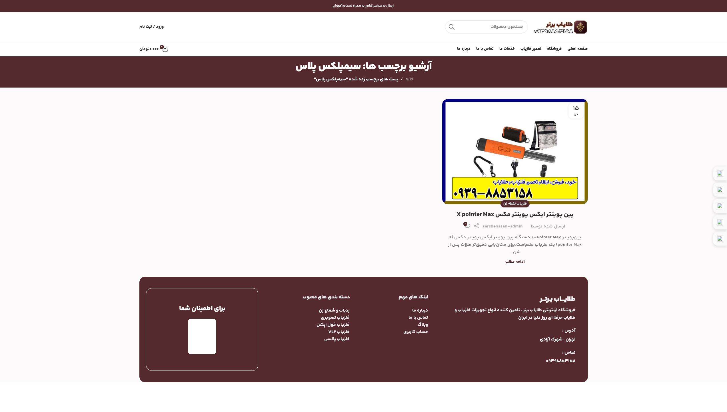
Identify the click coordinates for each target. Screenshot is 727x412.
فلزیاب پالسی (337, 339)
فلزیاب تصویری (335, 317)
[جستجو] (451, 26)
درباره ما (420, 310)
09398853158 (560, 361)
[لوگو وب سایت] (561, 27)
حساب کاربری (415, 332)
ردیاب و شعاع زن (334, 310)
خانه (409, 79)
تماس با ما (418, 317)
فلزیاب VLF (339, 332)
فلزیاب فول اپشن (333, 324)
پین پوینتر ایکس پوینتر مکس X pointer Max (515, 214)
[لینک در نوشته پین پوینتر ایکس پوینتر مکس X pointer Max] (515, 151)
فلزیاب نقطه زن (515, 204)
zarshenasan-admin (502, 226)
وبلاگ (423, 324)
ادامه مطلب (515, 262)
